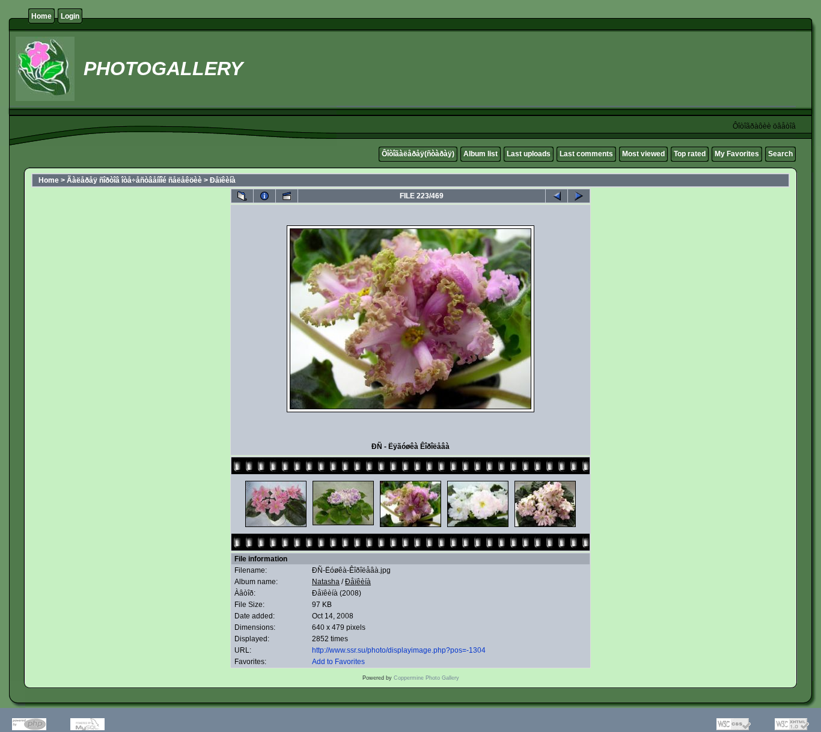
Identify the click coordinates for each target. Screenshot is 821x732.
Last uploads (529, 154)
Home (41, 16)
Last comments (586, 154)
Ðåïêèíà (223, 180)
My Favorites (737, 154)
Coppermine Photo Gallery (426, 678)
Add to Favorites (338, 661)
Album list (480, 154)
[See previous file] (556, 196)
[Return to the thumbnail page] (242, 196)
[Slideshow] (287, 196)
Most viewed (643, 154)
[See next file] (579, 196)
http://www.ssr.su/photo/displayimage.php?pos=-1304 (399, 650)
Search (780, 154)
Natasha (326, 582)
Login (70, 16)
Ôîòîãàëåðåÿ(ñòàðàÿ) (418, 154)
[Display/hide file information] (264, 196)
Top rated (690, 154)
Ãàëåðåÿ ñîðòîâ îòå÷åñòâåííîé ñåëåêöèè (134, 180)
